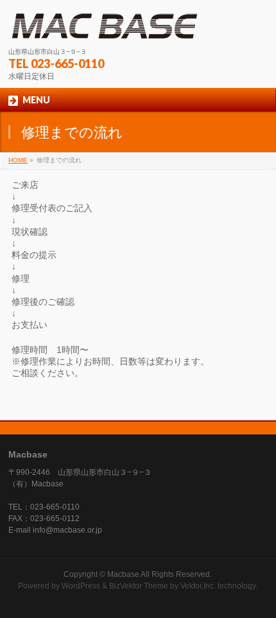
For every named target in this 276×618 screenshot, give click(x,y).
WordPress (81, 585)
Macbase (123, 574)
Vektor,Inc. (198, 585)
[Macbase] (104, 26)
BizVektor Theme (138, 585)
